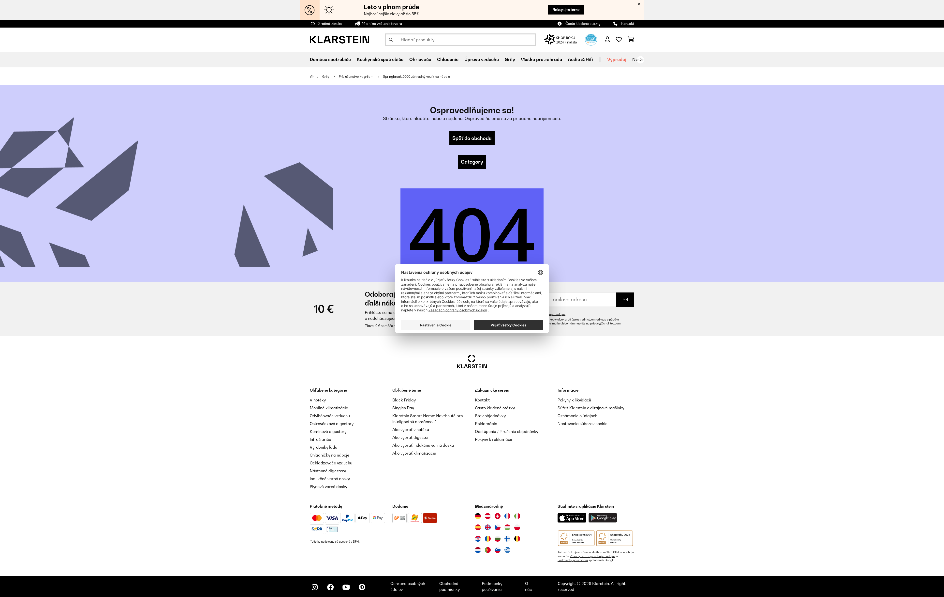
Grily (326, 76)
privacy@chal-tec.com (605, 323)
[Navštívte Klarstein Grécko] (507, 550)
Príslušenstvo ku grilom (356, 76)
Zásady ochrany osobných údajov (592, 556)
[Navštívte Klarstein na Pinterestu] (362, 587)
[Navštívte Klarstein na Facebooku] (330, 587)
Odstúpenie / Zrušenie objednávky (506, 431)
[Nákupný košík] (631, 39)
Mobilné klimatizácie (329, 407)
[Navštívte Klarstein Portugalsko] (488, 550)
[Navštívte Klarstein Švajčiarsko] (498, 516)
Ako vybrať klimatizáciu (414, 453)
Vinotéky (318, 400)
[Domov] (316, 76)
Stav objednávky (490, 415)
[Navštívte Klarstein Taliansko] (517, 516)
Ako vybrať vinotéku (410, 429)
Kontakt (627, 23)
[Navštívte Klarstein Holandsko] (478, 550)
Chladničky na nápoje (329, 455)
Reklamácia (486, 423)
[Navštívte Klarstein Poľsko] (517, 527)
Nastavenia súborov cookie (582, 423)
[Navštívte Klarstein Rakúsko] (488, 516)
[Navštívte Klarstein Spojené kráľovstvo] (488, 527)
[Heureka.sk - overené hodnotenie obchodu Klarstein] (591, 39)
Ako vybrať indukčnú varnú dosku (423, 445)
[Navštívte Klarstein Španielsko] (478, 527)
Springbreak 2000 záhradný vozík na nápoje (417, 76)
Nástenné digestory (328, 470)
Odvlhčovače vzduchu (330, 415)
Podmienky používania (573, 560)
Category (472, 162)
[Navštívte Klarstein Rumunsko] (488, 539)
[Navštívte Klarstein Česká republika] (498, 527)
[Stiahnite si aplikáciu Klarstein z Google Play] (603, 518)
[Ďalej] (640, 59)
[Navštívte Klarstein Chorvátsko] (478, 539)
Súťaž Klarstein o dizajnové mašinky (591, 407)
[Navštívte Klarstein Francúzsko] (507, 516)
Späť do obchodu (472, 138)
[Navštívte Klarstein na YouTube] (346, 587)
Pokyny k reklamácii (493, 439)
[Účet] (607, 39)
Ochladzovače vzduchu (331, 462)
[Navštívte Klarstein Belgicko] (517, 539)
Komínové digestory (328, 431)
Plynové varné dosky (328, 486)
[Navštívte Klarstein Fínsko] (507, 539)
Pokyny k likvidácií (574, 400)
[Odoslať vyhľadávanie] (391, 40)
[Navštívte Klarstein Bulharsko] (498, 539)
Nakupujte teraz (566, 10)
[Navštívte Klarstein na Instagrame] (315, 587)
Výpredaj (616, 59)
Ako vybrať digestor (410, 437)
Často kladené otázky (583, 23)
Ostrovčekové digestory (332, 423)
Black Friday (404, 400)
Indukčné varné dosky (330, 478)
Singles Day (403, 407)
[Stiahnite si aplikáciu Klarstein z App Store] (572, 518)
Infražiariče (320, 439)
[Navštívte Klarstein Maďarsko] (507, 527)
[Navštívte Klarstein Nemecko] (478, 516)
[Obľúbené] (619, 39)
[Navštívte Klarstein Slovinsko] (498, 550)
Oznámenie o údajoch (577, 415)
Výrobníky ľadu (323, 447)
